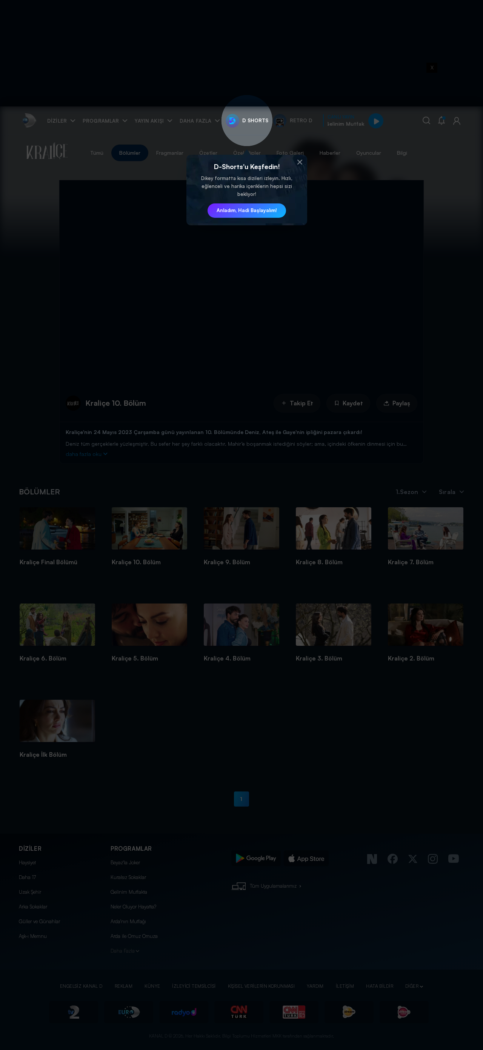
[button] (299, 162)
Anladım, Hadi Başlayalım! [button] (247, 210)
